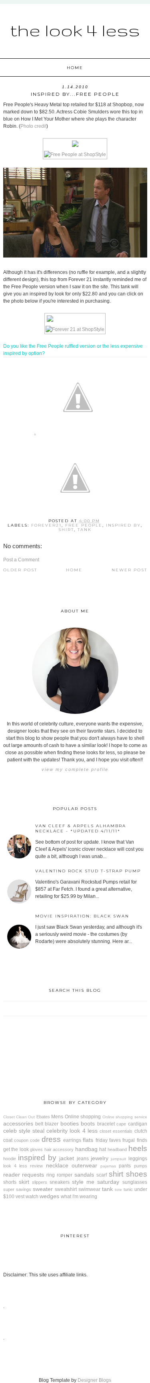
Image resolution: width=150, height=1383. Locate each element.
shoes (136, 1174)
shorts (9, 1182)
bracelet (106, 1124)
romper (64, 1175)
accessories (18, 1123)
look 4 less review (23, 1165)
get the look (16, 1149)
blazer (51, 1124)
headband (117, 1149)
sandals (84, 1174)
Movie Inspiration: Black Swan (82, 916)
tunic (128, 1189)
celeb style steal (23, 1130)
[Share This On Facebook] (35, 436)
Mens (57, 1116)
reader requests (23, 1174)
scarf (101, 1175)
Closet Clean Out (19, 1117)
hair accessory (59, 1149)
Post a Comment (21, 560)
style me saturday (95, 1182)
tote (118, 1189)
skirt (24, 1182)
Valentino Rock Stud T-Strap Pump (88, 871)
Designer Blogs (94, 1380)
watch (32, 1196)
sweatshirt (66, 1189)
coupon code (27, 1140)
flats (88, 1140)
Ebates (43, 1116)
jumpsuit (118, 1159)
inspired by (123, 525)
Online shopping (83, 1116)
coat (7, 1140)
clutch (140, 1131)
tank (85, 529)
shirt (66, 529)
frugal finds (134, 1140)
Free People (83, 525)
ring (50, 1175)
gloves (36, 1149)
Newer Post (129, 570)
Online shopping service (124, 1117)
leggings (137, 1158)
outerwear (84, 1165)
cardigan (137, 1124)
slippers (39, 1182)
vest (20, 1196)
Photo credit (33, 126)
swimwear (89, 1189)
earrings (72, 1140)
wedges (49, 1196)
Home (75, 67)
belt (39, 1124)
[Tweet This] (78, 436)
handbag (86, 1149)
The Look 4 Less (75, 30)
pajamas (108, 1166)
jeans (83, 1158)
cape (121, 1123)
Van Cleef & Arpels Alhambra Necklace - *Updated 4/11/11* (80, 828)
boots (88, 1123)
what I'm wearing (79, 1196)
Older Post (20, 570)
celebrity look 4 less (72, 1130)
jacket (66, 1158)
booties (69, 1123)
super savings (17, 1189)
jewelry (99, 1158)
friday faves (108, 1140)
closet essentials (116, 1131)
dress (51, 1139)
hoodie (9, 1158)
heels (137, 1148)
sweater (43, 1189)
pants (125, 1166)
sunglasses (134, 1182)
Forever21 (46, 525)
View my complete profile (75, 769)
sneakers (60, 1182)
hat (102, 1149)
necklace (57, 1165)
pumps (140, 1165)
